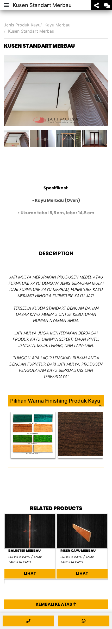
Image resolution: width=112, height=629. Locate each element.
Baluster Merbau (24, 551)
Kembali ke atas (54, 604)
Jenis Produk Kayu (22, 24)
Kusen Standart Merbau (31, 31)
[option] (56, 90)
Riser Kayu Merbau (78, 551)
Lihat (30, 573)
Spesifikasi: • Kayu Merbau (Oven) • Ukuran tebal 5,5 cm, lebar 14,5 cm (56, 200)
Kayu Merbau (57, 24)
